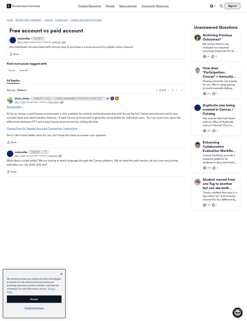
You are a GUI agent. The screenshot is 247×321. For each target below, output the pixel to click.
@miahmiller (14, 107)
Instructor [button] (24, 70)
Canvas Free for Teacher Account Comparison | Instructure (42, 128)
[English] (23, 6)
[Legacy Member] (112, 98)
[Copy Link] (63, 42)
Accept (34, 299)
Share (14, 54)
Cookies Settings (34, 308)
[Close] (61, 274)
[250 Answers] (117, 98)
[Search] (221, 6)
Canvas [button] (11, 70)
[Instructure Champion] (108, 98)
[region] (34, 293)
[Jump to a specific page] (181, 90)
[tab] (13, 81)
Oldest (21, 90)
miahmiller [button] (23, 38)
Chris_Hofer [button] (22, 98)
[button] (12, 40)
